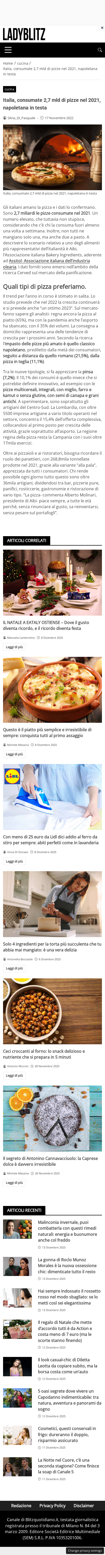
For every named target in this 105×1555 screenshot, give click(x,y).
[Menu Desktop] (8, 50)
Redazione (21, 1505)
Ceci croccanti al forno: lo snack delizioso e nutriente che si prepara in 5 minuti (44, 1054)
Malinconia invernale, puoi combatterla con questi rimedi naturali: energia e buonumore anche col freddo (67, 1231)
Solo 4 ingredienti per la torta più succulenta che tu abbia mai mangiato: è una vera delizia (52, 947)
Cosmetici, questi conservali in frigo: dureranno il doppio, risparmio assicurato (67, 1434)
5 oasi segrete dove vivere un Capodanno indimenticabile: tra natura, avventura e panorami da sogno (69, 1400)
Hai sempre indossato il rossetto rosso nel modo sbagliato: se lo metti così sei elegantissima (69, 1297)
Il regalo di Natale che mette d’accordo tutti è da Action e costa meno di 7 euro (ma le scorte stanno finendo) (65, 1331)
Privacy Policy (52, 1505)
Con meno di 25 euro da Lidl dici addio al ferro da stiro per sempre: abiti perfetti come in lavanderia (51, 839)
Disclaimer (84, 1505)
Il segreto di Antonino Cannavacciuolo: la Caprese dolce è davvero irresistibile (50, 1161)
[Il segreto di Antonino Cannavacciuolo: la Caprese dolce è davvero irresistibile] (52, 1118)
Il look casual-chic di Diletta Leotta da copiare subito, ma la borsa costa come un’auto (67, 1365)
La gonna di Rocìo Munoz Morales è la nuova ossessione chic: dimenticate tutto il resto (67, 1265)
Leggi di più (14, 647)
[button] (100, 50)
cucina (9, 89)
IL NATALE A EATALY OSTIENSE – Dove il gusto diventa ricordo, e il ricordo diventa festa (46, 625)
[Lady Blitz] (24, 33)
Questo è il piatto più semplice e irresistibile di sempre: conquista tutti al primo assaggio (47, 732)
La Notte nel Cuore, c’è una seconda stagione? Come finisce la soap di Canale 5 (68, 1466)
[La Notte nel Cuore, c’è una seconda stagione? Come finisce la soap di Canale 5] (17, 1467)
